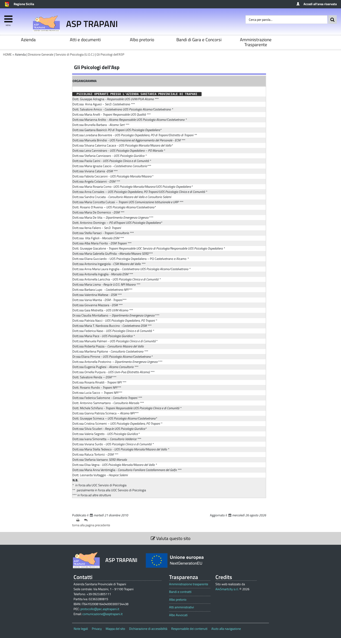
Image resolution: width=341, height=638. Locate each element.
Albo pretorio (142, 39)
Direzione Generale (40, 54)
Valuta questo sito (172, 538)
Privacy (97, 628)
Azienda (28, 39)
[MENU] (8, 17)
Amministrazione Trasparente (256, 42)
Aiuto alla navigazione (226, 628)
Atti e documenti (85, 39)
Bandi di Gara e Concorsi (198, 39)
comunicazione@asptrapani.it (102, 614)
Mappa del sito (115, 628)
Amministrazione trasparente (188, 584)
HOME (7, 54)
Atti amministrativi (181, 607)
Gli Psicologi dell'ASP (110, 54)
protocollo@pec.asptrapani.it (99, 609)
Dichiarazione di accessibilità (148, 628)
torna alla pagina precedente (91, 525)
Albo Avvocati (178, 615)
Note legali (81, 628)
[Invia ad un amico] (87, 520)
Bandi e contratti (180, 592)
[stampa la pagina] (79, 520)
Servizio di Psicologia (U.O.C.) (74, 54)
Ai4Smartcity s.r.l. (227, 589)
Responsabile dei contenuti (189, 628)
